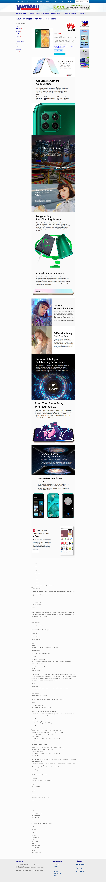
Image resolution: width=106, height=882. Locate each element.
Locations (29, 1)
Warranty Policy (57, 873)
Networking (74, 13)
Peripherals (60, 13)
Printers (67, 13)
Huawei (18, 36)
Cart (70, 1)
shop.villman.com (60, 54)
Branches (55, 869)
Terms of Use (57, 877)
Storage (37, 13)
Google (18, 31)
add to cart (59, 50)
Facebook (81, 865)
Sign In (64, 1)
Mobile (25, 13)
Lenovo (18, 39)
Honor (18, 33)
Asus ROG (19, 28)
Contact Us (35, 1)
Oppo (18, 46)
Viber (80, 868)
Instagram (81, 871)
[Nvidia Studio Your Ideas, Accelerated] (84, 67)
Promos (54, 1)
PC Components (44, 13)
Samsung (19, 49)
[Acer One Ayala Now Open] (71, 9)
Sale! (59, 1)
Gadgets (31, 13)
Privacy (55, 875)
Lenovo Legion (20, 41)
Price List (48, 1)
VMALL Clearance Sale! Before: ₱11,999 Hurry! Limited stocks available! (64, 47)
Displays (53, 13)
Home (17, 1)
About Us (22, 1)
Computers (18, 13)
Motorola (18, 44)
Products (42, 1)
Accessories (82, 13)
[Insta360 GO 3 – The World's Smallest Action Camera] (84, 47)
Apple (18, 26)
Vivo (17, 51)
